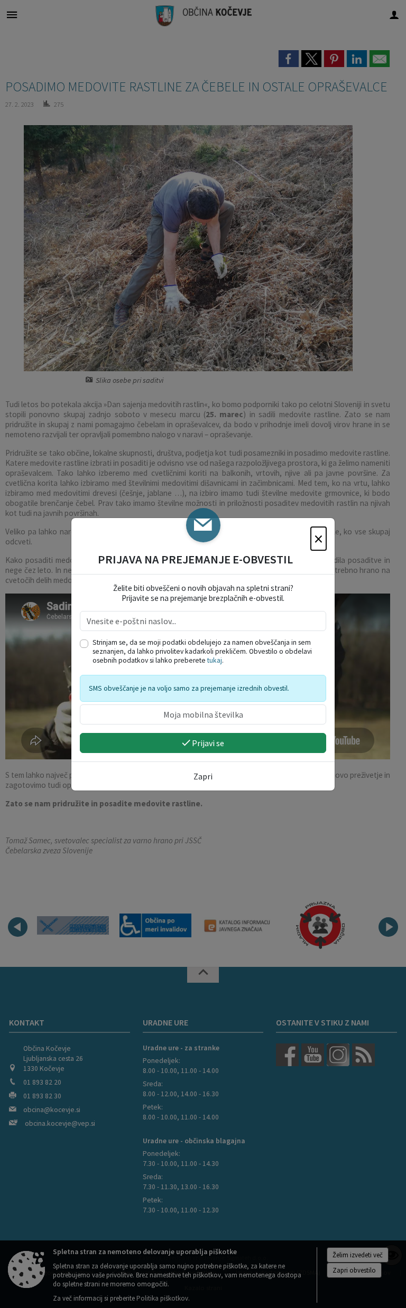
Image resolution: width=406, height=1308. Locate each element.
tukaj (214, 660)
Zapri (203, 776)
